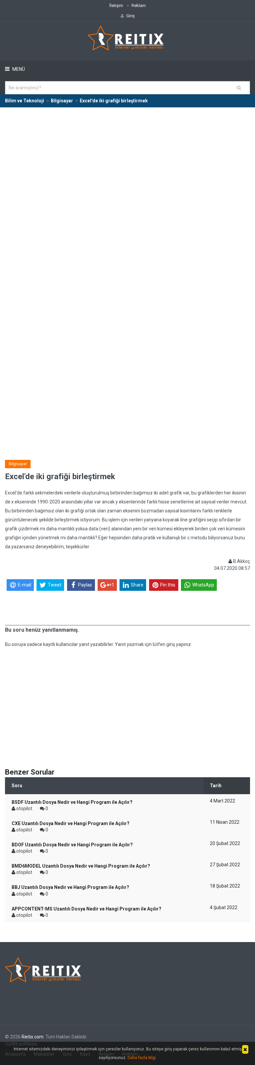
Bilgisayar (18, 464)
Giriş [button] (130, 15)
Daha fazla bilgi (142, 1057)
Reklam (138, 5)
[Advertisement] (127, 157)
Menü (18, 69)
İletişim (116, 5)
